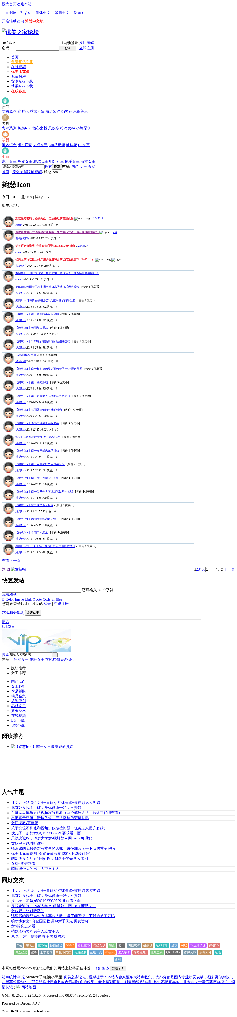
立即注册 (86, 48)
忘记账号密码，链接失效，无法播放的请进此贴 (44, 218)
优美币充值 (20, 72)
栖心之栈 (39, 128)
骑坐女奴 (99, 945)
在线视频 (18, 67)
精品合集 (18, 696)
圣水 (22, 711)
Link (28, 599)
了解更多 (101, 968)
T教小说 (18, 725)
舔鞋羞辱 (84, 945)
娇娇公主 (20, 265)
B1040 (70, 945)
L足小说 (18, 720)
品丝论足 (68, 659)
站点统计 (9, 977)
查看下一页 (11, 561)
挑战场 (147, 945)
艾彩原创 (9, 111)
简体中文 (43, 13)
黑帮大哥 (205, 952)
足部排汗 (162, 945)
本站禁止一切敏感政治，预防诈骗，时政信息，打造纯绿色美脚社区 (57, 273)
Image (19, 599)
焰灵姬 (66, 111)
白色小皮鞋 (63, 952)
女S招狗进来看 (23, 864)
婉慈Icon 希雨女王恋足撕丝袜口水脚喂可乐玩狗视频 (47, 286)
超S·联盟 (25, 145)
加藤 (112, 945)
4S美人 (110, 952)
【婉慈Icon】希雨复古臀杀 (31, 327)
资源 (91, 166)
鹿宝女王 (9, 161)
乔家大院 (37, 111)
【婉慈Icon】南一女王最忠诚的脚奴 (37, 450)
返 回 (6, 569)
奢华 (121, 945)
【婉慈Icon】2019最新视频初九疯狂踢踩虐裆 (42, 341)
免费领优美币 (22, 62)
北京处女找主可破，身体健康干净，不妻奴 (46, 808)
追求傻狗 (46, 952)
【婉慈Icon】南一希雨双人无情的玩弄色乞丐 (42, 396)
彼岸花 (71, 145)
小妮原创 (83, 128)
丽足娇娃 (52, 111)
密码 (5, 48)
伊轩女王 (37, 659)
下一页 (229, 569)
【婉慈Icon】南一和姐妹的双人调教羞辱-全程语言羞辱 (48, 368)
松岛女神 (67, 128)
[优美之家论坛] (20, 32)
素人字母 (124, 952)
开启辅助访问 (13, 21)
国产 (75, 166)
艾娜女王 (40, 145)
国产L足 (18, 681)
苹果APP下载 (22, 86)
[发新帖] (18, 569)
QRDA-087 (173, 952)
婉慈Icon (24, 128)
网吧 (184, 945)
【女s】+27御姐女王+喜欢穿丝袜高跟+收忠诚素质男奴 (55, 803)
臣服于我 (96, 952)
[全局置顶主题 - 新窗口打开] (8, 226)
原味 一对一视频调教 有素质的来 (38, 936)
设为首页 (9, 4)
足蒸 (174, 945)
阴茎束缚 (134, 945)
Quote (37, 599)
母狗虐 (29, 945)
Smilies (56, 599)
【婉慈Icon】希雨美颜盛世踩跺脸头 (37, 423)
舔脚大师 (190, 952)
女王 (83, 166)
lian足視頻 (57, 145)
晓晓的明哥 (22, 238)
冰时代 (23, 111)
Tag (19, 945)
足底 (218, 952)
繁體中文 (62, 13)
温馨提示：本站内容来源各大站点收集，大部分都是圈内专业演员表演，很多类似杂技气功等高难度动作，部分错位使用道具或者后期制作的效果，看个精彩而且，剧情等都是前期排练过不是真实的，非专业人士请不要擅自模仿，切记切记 (118, 982)
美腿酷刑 (80, 952)
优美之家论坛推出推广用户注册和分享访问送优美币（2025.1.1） (54, 259)
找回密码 (86, 43)
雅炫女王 (40, 161)
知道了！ (118, 968)
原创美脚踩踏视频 (27, 172)
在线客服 (18, 91)
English (25, 13)
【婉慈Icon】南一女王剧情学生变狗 (37, 478)
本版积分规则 (13, 613)
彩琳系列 (9, 128)
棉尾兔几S (140, 952)
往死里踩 (157, 952)
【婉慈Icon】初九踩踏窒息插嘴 (34, 505)
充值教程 (18, 76)
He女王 (84, 145)
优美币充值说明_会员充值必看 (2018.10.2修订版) (45, 245)
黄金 (15, 711)
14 (103, 218)
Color (10, 599)
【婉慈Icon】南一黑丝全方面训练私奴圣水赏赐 (44, 491)
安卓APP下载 (22, 81)
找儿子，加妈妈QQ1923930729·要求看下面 (46, 833)
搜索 (48, 166)
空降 (34, 952)
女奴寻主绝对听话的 (27, 843)
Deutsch (80, 13)
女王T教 (18, 686)
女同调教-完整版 (24, 823)
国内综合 (9, 145)
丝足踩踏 (18, 691)
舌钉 (118, 959)
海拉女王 (88, 161)
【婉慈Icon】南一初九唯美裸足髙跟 (37, 314)
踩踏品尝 (56, 945)
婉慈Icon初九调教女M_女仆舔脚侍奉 (37, 437)
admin (18, 224)
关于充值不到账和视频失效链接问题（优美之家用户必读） (59, 828)
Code (46, 599)
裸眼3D (214, 945)
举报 (21, 977)
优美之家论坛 (75, 977)
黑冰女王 (21, 659)
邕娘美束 (80, 111)
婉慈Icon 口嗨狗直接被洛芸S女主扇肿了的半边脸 (45, 300)
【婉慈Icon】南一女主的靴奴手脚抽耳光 (40, 464)
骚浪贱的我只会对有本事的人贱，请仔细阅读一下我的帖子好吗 (63, 848)
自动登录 (70, 43)
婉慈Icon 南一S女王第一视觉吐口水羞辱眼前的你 (45, 546)
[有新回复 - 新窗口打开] (8, 294)
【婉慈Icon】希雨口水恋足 (31, 532)
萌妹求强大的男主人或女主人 (35, 869)
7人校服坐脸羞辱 (25, 355)
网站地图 (28, 987)
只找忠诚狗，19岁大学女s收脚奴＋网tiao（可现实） (53, 838)
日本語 (10, 13)
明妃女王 (56, 161)
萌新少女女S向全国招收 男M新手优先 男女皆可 (50, 859)
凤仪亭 (53, 128)
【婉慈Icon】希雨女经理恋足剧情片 (37, 519)
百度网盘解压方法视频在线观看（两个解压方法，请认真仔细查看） (57, 232)
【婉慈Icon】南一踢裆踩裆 (31, 382)
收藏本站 (24, 4)
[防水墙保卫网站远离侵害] (18, 987)
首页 (15, 57)
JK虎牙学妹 (198, 945)
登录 (47, 604)
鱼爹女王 (25, 161)
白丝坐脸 (21, 952)
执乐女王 (72, 161)
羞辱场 (42, 945)
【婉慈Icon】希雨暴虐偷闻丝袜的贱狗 (38, 409)
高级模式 (9, 595)
